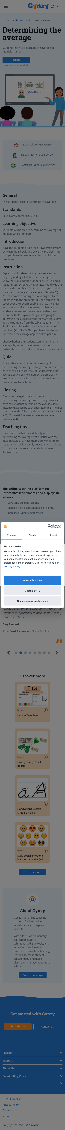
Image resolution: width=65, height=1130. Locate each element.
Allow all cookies (32, 580)
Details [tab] (32, 535)
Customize (31, 590)
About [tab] (53, 535)
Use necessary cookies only (32, 601)
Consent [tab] (11, 535)
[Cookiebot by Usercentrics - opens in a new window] (47, 526)
